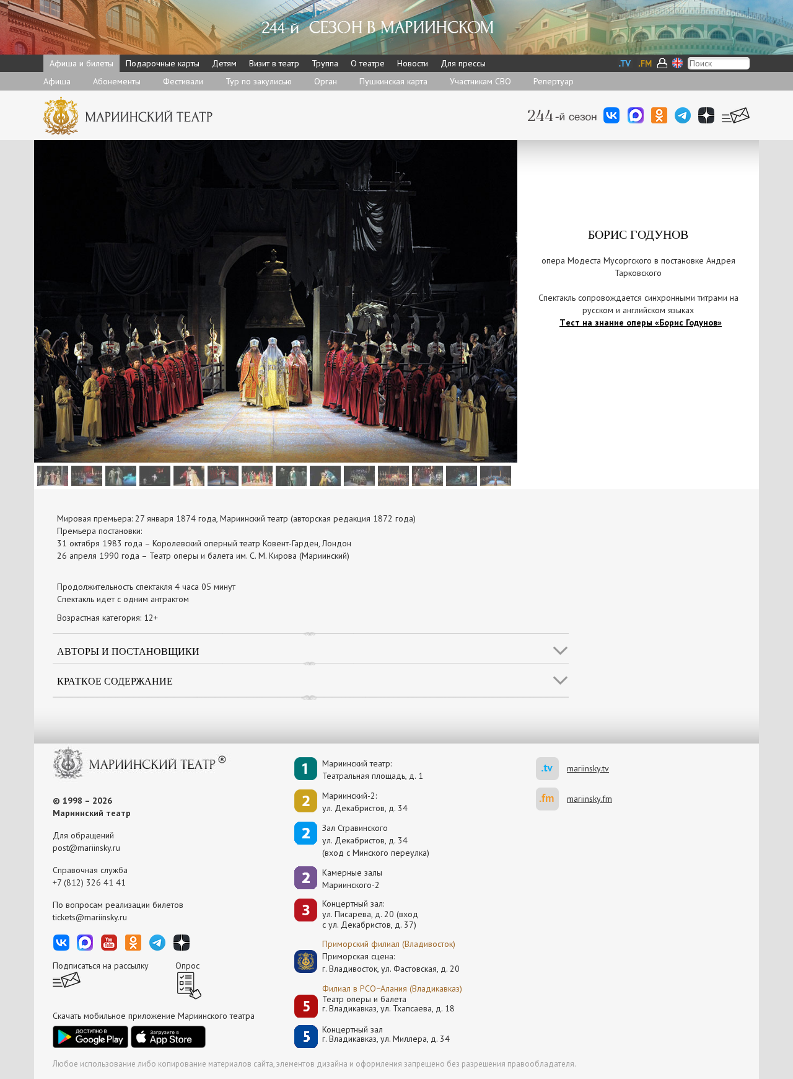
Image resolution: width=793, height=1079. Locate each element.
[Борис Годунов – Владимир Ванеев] (221, 475)
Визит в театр (274, 63)
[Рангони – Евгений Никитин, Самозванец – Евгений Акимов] (290, 475)
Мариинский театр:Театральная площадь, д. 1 (372, 769)
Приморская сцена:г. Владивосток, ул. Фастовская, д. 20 (378, 962)
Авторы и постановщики (128, 651)
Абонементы (117, 81)
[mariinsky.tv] (551, 768)
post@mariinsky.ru (86, 847)
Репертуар (553, 81)
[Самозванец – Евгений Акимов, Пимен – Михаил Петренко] (119, 475)
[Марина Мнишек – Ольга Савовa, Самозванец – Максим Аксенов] (324, 475)
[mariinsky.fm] (551, 799)
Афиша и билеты (81, 63)
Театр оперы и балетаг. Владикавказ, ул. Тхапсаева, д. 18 (388, 1004)
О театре (368, 63)
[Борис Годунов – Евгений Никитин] (85, 475)
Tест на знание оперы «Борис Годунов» (640, 322)
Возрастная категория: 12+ (107, 617)
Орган (325, 81)
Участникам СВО (480, 81)
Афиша (57, 81)
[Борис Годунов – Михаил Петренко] (51, 475)
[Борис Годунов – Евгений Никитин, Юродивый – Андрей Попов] (426, 475)
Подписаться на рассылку (101, 965)
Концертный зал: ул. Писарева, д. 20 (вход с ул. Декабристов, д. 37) (370, 914)
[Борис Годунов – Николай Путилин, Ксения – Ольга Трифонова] (187, 475)
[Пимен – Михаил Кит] (460, 475)
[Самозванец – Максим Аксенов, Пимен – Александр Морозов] (153, 475)
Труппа (325, 63)
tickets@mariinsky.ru (90, 917)
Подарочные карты (162, 63)
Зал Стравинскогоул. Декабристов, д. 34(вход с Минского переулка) (375, 840)
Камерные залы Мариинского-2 (352, 878)
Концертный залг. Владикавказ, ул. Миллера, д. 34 (386, 1034)
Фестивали (183, 81)
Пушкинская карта (393, 81)
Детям (224, 63)
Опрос (187, 965)
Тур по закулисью (259, 81)
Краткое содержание (115, 680)
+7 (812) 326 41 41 (89, 882)
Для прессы (463, 63)
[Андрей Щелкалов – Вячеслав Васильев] (494, 475)
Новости (412, 63)
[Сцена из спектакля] (256, 475)
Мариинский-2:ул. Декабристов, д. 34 (365, 802)
